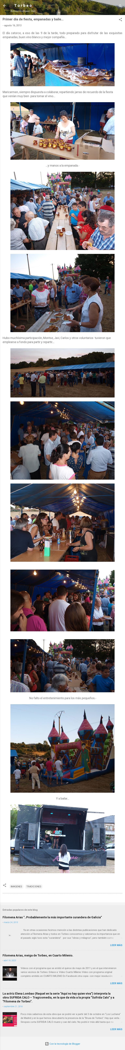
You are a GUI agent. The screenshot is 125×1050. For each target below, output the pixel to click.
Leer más (116, 945)
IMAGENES (16, 886)
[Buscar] (120, 7)
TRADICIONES (33, 886)
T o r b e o (23, 5)
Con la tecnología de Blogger (64, 1043)
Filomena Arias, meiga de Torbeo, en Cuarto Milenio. (38, 955)
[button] (120, 20)
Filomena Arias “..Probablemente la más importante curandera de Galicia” (52, 917)
